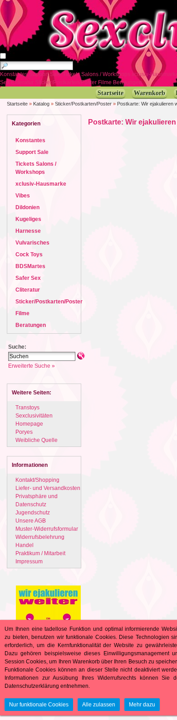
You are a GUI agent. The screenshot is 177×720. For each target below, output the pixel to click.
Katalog (41, 103)
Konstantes (14, 74)
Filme (105, 82)
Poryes (24, 432)
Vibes (22, 195)
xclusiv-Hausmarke (40, 184)
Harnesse (28, 231)
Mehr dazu (142, 704)
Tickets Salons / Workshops (97, 74)
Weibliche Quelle (36, 440)
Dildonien (27, 207)
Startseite (17, 103)
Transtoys (27, 407)
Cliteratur (23, 82)
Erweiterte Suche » (31, 366)
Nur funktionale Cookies (39, 704)
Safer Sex (28, 278)
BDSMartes (30, 266)
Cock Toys (29, 254)
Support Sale (46, 74)
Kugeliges (28, 219)
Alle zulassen (98, 704)
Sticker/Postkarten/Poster (66, 82)
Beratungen (128, 82)
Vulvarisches (32, 243)
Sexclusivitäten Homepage (34, 420)
